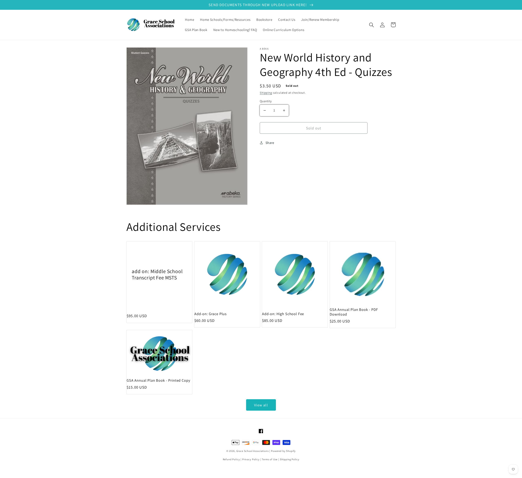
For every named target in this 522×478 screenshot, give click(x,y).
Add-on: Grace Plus (210, 313)
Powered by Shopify (283, 451)
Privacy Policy (251, 459)
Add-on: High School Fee (283, 313)
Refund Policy (231, 459)
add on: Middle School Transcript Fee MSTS (157, 274)
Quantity (266, 101)
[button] (371, 24)
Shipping (266, 92)
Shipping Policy (289, 459)
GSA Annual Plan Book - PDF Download (354, 312)
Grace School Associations (252, 451)
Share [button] (269, 142)
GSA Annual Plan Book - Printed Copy (158, 380)
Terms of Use (270, 459)
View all (261, 405)
